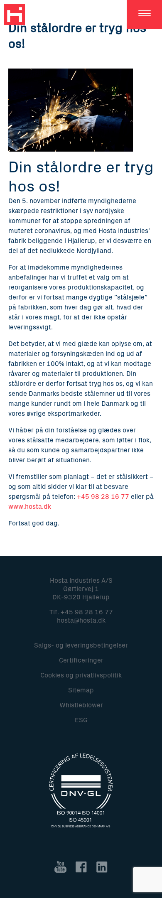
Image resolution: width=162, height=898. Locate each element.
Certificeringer (81, 660)
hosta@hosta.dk (81, 620)
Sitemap (81, 690)
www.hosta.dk (29, 506)
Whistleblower (81, 705)
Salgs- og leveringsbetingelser (81, 645)
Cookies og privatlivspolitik (81, 675)
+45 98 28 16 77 (103, 496)
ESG (81, 720)
